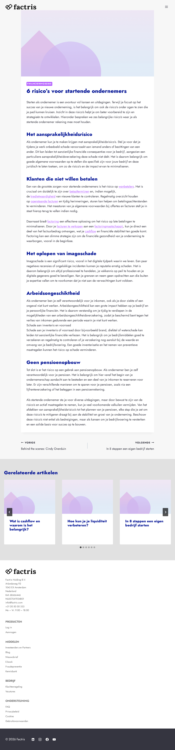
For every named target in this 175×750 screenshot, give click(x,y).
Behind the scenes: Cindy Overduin (43, 446)
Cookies (9, 716)
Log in (8, 627)
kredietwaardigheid (43, 196)
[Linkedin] (33, 739)
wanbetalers (126, 186)
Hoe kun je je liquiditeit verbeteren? (87, 523)
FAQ (7, 706)
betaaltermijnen (79, 191)
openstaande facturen (44, 201)
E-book (8, 661)
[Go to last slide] (9, 512)
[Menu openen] (166, 6)
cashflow (90, 231)
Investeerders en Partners (18, 647)
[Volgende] (165, 512)
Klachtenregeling (13, 686)
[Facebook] (47, 739)
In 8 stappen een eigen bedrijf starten (130, 446)
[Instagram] (40, 739)
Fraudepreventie (13, 666)
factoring (53, 221)
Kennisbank (11, 671)
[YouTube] (54, 739)
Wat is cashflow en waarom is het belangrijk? (25, 525)
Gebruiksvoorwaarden (16, 721)
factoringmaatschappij (109, 226)
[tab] (81, 547)
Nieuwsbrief (11, 657)
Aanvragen (10, 632)
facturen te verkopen (70, 226)
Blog (7, 652)
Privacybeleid (12, 711)
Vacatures (10, 691)
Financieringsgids (39, 83)
